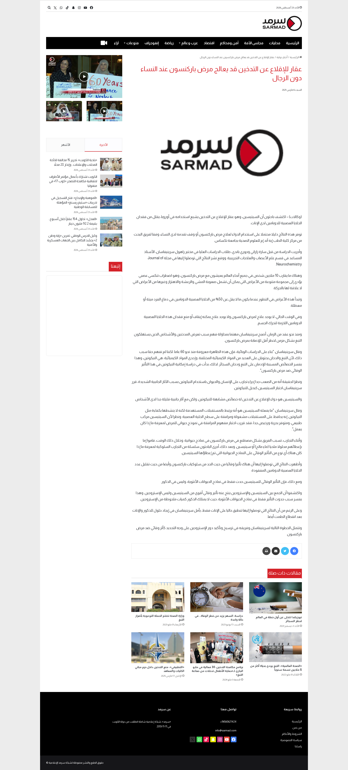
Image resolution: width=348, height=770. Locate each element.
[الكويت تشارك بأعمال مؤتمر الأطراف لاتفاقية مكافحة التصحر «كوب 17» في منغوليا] (111, 181)
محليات (274, 43)
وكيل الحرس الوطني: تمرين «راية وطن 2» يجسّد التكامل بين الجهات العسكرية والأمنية (72, 240)
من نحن (297, 727)
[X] (55, 7)
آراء (116, 43)
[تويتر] (285, 551)
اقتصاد (209, 43)
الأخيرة (103, 144)
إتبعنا (115, 266)
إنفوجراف (152, 43)
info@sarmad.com (225, 730)
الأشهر (65, 144)
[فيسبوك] (294, 551)
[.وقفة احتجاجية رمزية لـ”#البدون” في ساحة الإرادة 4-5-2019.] (84, 76)
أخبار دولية (282, 57)
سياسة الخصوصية (291, 740)
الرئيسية (292, 43)
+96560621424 (228, 721)
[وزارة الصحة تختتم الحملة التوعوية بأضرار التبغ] (157, 597)
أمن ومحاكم (229, 43)
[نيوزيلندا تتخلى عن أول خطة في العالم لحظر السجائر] (275, 597)
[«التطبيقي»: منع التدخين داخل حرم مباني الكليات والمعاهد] (157, 647)
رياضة (169, 43)
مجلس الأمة (253, 43)
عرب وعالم (189, 43)
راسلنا (298, 746)
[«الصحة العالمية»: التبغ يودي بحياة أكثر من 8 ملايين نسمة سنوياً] (275, 647)
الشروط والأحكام (292, 733)
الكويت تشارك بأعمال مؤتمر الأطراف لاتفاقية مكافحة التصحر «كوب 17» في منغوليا (73, 181)
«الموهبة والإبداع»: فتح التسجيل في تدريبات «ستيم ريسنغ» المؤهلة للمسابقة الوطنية (74, 202)
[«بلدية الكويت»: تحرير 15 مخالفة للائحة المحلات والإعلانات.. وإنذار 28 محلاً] (111, 164)
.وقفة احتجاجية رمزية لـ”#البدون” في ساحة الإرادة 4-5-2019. (104, 130)
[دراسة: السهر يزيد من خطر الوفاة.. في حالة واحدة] (216, 597)
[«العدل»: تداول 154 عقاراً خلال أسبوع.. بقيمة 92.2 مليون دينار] (111, 223)
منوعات (132, 43)
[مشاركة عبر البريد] (276, 551)
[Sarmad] (282, 23)
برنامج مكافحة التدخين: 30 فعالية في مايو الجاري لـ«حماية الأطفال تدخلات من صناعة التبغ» (217, 670)
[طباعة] (266, 551)
